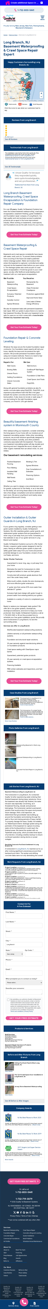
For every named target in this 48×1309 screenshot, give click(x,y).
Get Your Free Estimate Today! (24, 235)
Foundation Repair (9, 1233)
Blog (5, 1258)
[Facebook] (21, 1212)
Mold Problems (27, 1238)
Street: (9, 931)
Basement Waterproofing (11, 1230)
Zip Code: (29, 950)
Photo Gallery (23, 1273)
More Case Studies (11, 721)
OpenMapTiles (23, 101)
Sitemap (35, 1216)
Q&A (5, 1253)
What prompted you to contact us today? (21, 979)
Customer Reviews (9, 1270)
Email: (8, 969)
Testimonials (22, 1275)
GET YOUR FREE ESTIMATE (23, 1181)
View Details (9, 1071)
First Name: (10, 912)
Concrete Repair (9, 1236)
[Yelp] (33, 1212)
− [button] (41, 96)
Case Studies (8, 1273)
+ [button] (41, 93)
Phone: (9, 960)
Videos (6, 1275)
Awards (18, 1258)
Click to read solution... (27, 705)
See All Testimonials (13, 167)
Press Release (8, 1255)
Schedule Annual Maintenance (32, 1241)
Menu (42, 19)
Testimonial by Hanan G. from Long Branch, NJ (19, 155)
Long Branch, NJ (23, 849)
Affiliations (19, 1261)
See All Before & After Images (17, 1101)
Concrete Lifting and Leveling (32, 1233)
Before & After (23, 1270)
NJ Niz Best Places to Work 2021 (29, 1118)
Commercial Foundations (11, 1238)
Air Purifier (7, 1241)
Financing (19, 1253)
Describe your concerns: (15, 988)
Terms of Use (26, 1216)
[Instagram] (30, 1212)
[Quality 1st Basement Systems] (9, 18)
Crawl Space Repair (29, 1230)
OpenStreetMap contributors (36, 101)
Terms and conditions (16, 1011)
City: (8, 941)
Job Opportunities (21, 1255)
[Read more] (36, 1125)
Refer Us (6, 1261)
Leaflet (15, 101)
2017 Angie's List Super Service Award (29, 1148)
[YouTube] (17, 1212)
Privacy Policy (28, 1011)
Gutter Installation (28, 1236)
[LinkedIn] (27, 1212)
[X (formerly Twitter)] (14, 1212)
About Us (6, 1250)
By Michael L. (9, 137)
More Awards (9, 1159)
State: (8, 950)
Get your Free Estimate (24, 1018)
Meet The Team (20, 1250)
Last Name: (10, 922)
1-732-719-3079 (24, 1199)
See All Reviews (11, 139)
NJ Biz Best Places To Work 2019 (29, 1134)
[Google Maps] (24, 1212)
